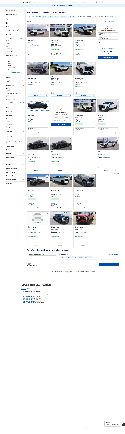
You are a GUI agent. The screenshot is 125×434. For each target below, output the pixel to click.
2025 (50, 10)
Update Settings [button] (114, 53)
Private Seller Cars (48, 2)
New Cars (41, 2)
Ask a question (61, 124)
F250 (41, 10)
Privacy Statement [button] (75, 267)
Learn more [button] (22, 102)
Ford (37, 10)
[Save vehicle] (47, 26)
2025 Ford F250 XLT (27, 299)
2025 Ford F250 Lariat (28, 298)
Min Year (9, 29)
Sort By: (106, 21)
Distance (8, 17)
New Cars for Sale (30, 10)
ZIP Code (19, 17)
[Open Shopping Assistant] (123, 424)
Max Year (18, 29)
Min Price (8, 40)
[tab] (23, 288)
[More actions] (47, 58)
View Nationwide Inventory (73, 273)
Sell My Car (56, 2)
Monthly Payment (102, 33)
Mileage (8, 80)
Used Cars (35, 2)
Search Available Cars (108, 57)
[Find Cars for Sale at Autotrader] (26, 2)
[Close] (119, 422)
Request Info (36, 58)
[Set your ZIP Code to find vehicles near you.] (67, 13)
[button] (96, 2)
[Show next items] (117, 17)
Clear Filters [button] (38, 16)
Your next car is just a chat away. (62, 5)
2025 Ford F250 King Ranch (29, 302)
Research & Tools (73, 2)
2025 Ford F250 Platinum (29, 301)
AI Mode (83, 2)
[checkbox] (9, 49)
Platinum (45, 10)
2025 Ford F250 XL (27, 296)
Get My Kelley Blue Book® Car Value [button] (108, 48)
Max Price (18, 40)
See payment (30, 46)
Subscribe (109, 264)
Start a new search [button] (114, 254)
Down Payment (101, 41)
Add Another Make (15, 72)
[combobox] (15, 10)
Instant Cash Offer (64, 2)
